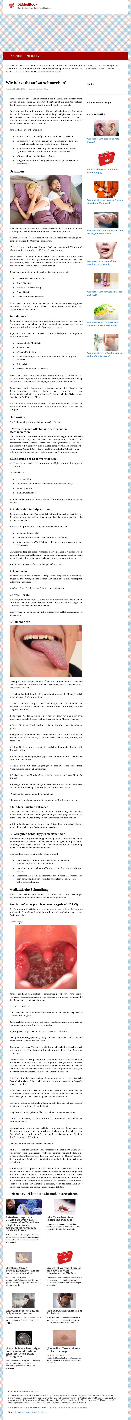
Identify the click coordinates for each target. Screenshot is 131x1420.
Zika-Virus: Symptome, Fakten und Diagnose (61, 1218)
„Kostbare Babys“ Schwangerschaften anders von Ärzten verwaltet (23, 1270)
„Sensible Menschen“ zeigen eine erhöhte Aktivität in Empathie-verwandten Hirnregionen (23, 1352)
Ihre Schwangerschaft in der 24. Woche (64, 1312)
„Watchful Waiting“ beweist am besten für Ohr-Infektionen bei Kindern (64, 1270)
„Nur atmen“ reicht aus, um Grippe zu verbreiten (22, 1312)
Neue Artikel (16, 56)
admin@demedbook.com (49, 71)
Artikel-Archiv (33, 56)
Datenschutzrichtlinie (77, 1407)
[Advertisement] (65, 33)
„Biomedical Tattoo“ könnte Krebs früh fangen (63, 1350)
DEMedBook (27, 4)
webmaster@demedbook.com (34, 1412)
